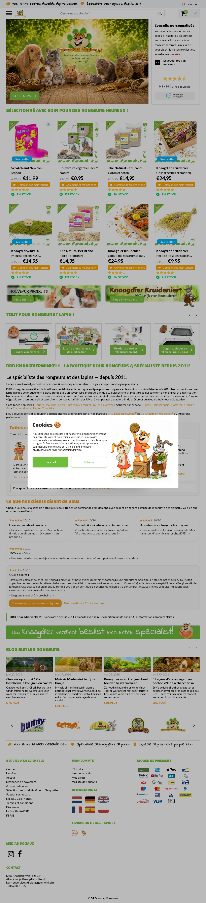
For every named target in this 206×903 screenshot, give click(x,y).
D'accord (50, 462)
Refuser (89, 462)
